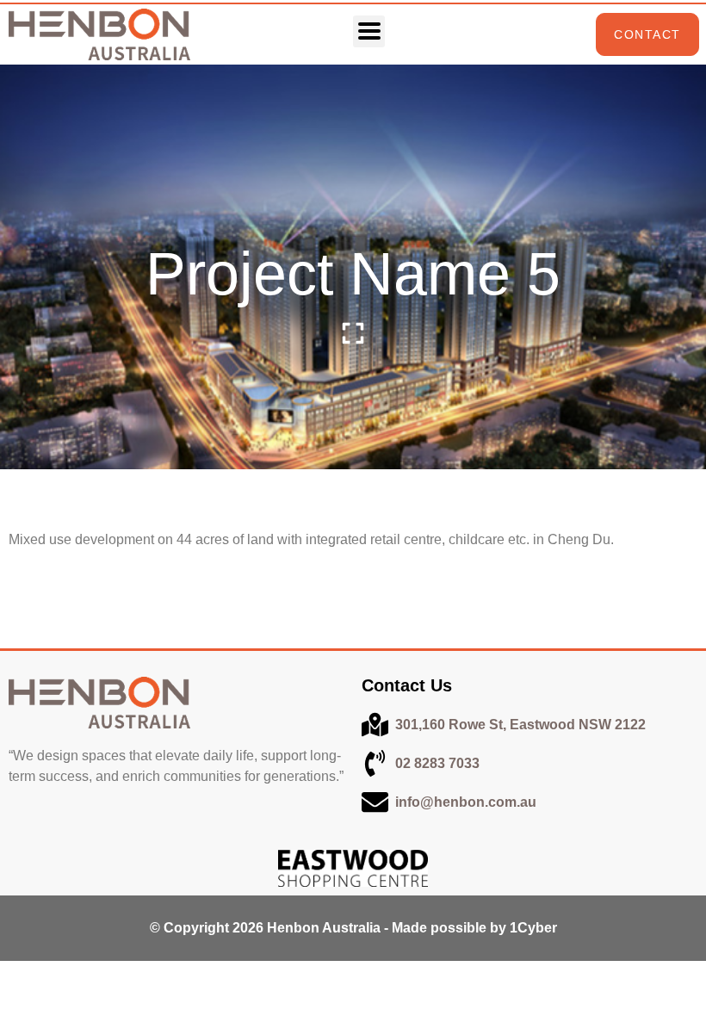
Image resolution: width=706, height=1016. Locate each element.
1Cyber (533, 927)
